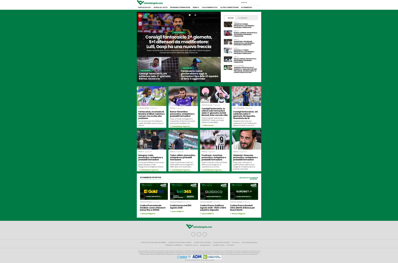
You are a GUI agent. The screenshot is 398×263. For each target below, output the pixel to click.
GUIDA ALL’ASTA (161, 7)
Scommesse (246, 7)
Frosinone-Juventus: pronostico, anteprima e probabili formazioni (214, 157)
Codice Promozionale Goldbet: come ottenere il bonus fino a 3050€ (152, 207)
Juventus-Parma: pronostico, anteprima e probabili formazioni (244, 25)
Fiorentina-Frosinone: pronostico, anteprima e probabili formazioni (244, 43)
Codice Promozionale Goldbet (180, 242)
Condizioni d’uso (218, 245)
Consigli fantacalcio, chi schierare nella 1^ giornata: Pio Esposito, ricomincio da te (245, 115)
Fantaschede (143, 108)
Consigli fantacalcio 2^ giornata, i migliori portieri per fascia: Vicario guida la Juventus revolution (245, 70)
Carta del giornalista (249, 242)
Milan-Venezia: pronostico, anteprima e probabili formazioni (245, 60)
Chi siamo (235, 242)
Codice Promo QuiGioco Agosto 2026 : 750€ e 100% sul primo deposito (213, 207)
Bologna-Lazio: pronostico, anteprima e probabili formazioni (150, 157)
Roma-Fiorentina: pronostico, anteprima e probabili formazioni (182, 114)
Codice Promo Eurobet (202, 242)
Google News (205, 245)
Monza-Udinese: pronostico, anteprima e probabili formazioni (245, 34)
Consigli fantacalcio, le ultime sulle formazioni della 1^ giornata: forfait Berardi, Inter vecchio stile (215, 112)
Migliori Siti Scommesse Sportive (248, 178)
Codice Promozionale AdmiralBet (153, 242)
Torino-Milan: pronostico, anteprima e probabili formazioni (182, 157)
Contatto (230, 245)
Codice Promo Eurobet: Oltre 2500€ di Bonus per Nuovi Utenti (242, 207)
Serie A (196, 7)
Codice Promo (146, 202)
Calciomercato (209, 7)
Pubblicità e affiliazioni (174, 245)
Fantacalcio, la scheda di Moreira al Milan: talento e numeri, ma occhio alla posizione (151, 115)
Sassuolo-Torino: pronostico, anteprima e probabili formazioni (244, 51)
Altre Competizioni (229, 7)
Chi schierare (238, 108)
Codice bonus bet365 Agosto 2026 (180, 206)
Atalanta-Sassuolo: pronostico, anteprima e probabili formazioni (245, 157)
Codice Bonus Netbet (221, 242)
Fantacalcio (144, 7)
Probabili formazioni (180, 7)
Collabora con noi (191, 245)
